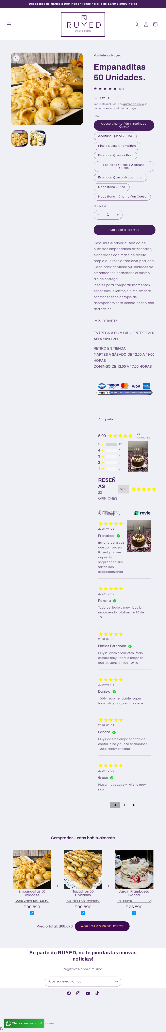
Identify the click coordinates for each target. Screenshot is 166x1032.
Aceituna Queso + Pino (115, 136)
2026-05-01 (106, 725)
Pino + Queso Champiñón (117, 145)
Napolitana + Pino (111, 187)
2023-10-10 (106, 593)
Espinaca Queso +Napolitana (120, 177)
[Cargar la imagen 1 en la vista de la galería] (20, 138)
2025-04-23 (106, 528)
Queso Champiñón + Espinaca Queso (124, 125)
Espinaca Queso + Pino (115, 155)
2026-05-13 (106, 684)
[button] (9, 24)
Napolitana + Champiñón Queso (122, 196)
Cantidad (100, 206)
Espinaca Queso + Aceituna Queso (124, 166)
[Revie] (142, 513)
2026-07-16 (106, 639)
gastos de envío (133, 104)
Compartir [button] (106, 419)
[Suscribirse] (116, 982)
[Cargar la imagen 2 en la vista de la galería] (38, 138)
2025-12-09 (106, 770)
